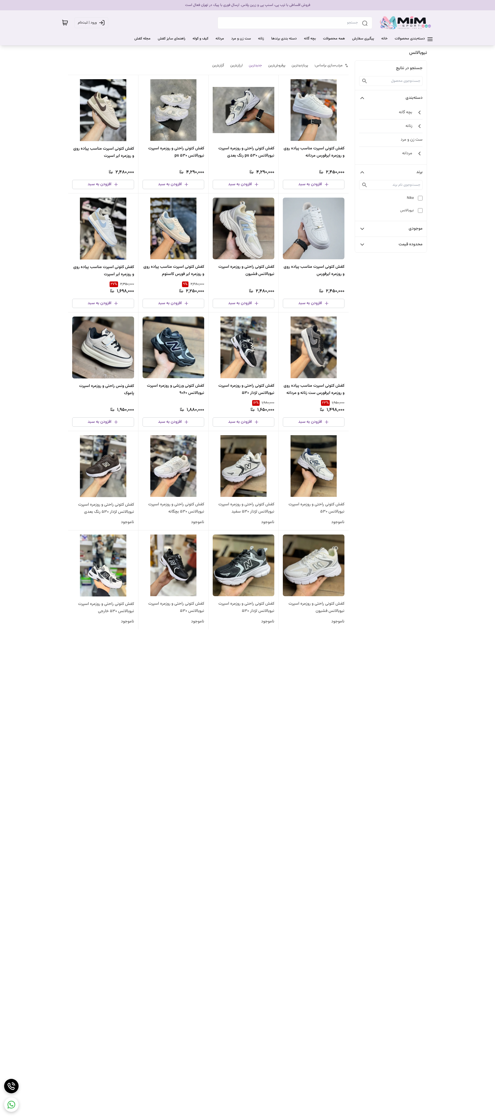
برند (419, 172)
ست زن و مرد (412, 139)
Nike (410, 198)
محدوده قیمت (411, 244)
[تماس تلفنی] (11, 1086)
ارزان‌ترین (236, 65)
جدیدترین (255, 65)
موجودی (416, 228)
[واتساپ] (11, 1104)
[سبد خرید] (65, 23)
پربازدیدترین (300, 65)
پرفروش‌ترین (276, 65)
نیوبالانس (407, 210)
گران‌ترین (218, 65)
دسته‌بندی (414, 98)
